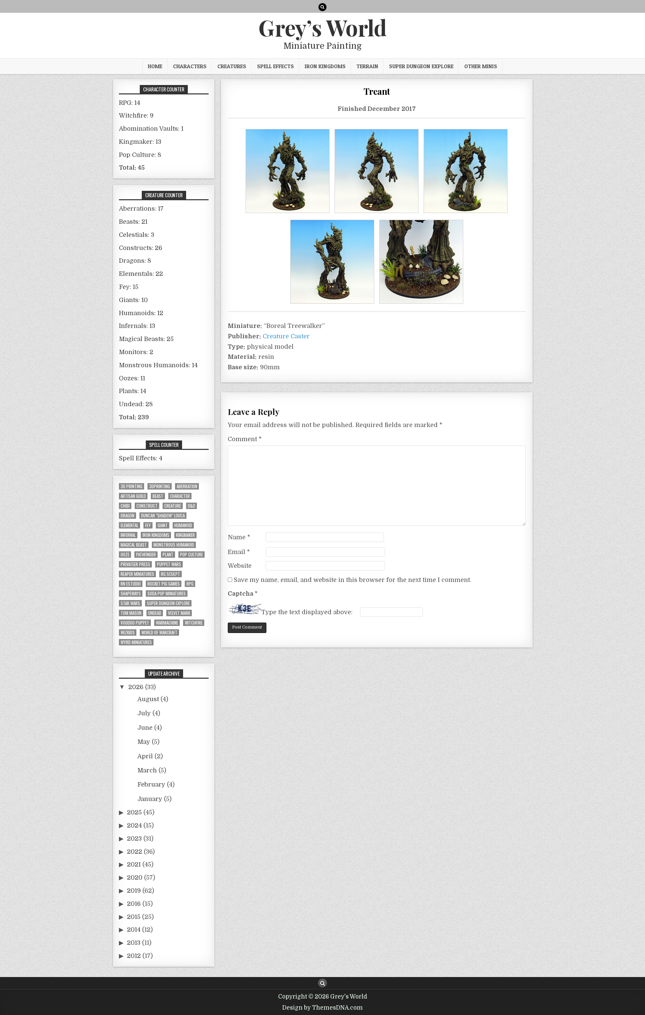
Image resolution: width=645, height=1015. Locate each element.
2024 (134, 825)
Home (155, 66)
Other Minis (480, 66)
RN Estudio (131, 584)
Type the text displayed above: (306, 612)
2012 (134, 956)
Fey (148, 525)
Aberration (187, 486)
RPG (190, 584)
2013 (133, 942)
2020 (134, 877)
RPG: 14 (129, 102)
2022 (134, 851)
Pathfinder (146, 554)
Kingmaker (185, 535)
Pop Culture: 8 (140, 155)
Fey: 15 (128, 287)
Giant (163, 525)
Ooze (125, 554)
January (149, 799)
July (144, 713)
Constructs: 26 (140, 248)
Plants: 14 (132, 391)
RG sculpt (170, 574)
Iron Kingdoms (325, 66)
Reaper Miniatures (137, 574)
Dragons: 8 (135, 260)
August (148, 699)
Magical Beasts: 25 (146, 339)
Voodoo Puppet (135, 623)
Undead (154, 613)
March (147, 770)
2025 (134, 812)
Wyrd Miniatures (136, 642)
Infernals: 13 (137, 326)
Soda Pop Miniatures (166, 593)
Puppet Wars (169, 564)
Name (239, 537)
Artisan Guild (133, 496)
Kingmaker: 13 (140, 141)
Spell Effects (275, 66)
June (145, 727)
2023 (134, 838)
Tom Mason (131, 613)
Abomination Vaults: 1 (151, 128)
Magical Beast (134, 545)
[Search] (322, 7)
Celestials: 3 (136, 234)
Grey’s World (322, 27)
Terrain (367, 66)
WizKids (128, 632)
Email (239, 552)
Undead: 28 (136, 404)
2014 (133, 929)
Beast (158, 496)
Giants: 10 (133, 300)
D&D (191, 506)
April (145, 756)
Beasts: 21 (133, 221)
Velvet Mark (179, 613)
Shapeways (131, 593)
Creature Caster (286, 336)
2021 (134, 864)
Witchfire (194, 623)
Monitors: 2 (136, 352)
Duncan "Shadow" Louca (163, 515)
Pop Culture (191, 554)
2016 (134, 903)
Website (240, 565)
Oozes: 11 (132, 378)
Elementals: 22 (141, 273)
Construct (147, 506)
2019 (134, 890)
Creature (172, 506)
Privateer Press (135, 564)
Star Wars (130, 603)
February (151, 784)
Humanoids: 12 (141, 313)
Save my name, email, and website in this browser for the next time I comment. (352, 580)
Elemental (129, 525)
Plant (168, 554)
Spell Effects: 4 (140, 458)
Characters (190, 66)
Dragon (127, 515)
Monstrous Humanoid (174, 545)
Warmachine (167, 623)
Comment (245, 439)
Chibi (125, 506)
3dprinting (159, 486)
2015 (133, 917)
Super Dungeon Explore (421, 66)
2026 (135, 687)
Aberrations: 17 (141, 208)
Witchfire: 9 (136, 115)
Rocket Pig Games (163, 584)
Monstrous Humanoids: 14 (158, 365)
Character (180, 496)
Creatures (231, 66)
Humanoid (183, 525)
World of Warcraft (159, 632)
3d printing (131, 486)
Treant (376, 91)
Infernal (128, 535)
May (143, 741)
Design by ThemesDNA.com (322, 1008)
